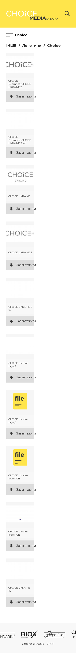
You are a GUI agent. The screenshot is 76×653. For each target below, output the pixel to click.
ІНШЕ (11, 45)
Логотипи (31, 45)
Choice (54, 45)
